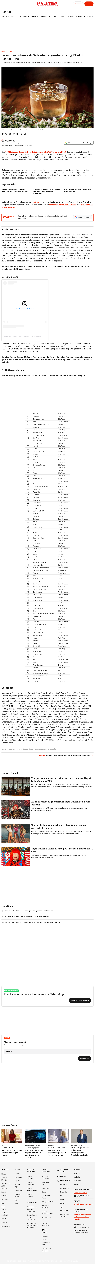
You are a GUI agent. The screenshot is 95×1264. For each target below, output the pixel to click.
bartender (37, 202)
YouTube (77, 1173)
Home (3, 51)
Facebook (77, 1184)
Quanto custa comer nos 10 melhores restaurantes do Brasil (27, 916)
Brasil (3, 1192)
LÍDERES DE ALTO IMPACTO (5, 1186)
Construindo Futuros (46, 1197)
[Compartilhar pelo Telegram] (14, 134)
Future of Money (18, 1195)
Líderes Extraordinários (47, 1212)
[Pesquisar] (7, 3)
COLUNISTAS (5, 1226)
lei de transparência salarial (68, 1261)
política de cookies (34, 1261)
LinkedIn (77, 1177)
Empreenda (64, 1211)
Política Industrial (45, 1224)
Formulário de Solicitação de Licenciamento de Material (83, 1217)
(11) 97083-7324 (83, 1227)
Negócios (4, 1222)
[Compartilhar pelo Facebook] (6, 134)
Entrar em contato (80, 1193)
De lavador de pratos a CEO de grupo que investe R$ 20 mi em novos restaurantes (46, 191)
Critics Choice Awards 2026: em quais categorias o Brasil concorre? (29, 911)
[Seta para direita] (90, 16)
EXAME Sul (46, 1188)
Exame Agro (17, 1186)
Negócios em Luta (46, 1218)
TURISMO (52, 17)
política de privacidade (49, 1261)
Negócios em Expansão (46, 1250)
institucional (11, 1261)
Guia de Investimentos (32, 1189)
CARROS (71, 17)
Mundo (17, 1170)
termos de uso (22, 1261)
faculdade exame (64, 1171)
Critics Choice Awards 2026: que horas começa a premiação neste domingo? (32, 922)
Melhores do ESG (46, 1244)
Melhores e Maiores (46, 1238)
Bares (25, 749)
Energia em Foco (48, 1202)
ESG (2, 1203)
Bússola (44, 1192)
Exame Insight (3, 1208)
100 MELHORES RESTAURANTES (28, 17)
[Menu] (2, 3)
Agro (62, 1207)
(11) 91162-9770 (83, 1196)
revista (63, 1176)
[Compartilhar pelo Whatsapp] (2, 134)
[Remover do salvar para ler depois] (25, 134)
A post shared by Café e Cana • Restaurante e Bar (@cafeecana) (22, 336)
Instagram (77, 1181)
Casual (6, 12)
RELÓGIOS (61, 17)
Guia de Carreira (30, 1195)
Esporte (17, 1181)
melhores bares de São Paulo (62, 204)
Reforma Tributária (45, 1177)
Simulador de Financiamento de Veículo (32, 1225)
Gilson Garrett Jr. (10, 140)
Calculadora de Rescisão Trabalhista (32, 1209)
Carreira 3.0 (64, 1188)
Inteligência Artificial (5, 1214)
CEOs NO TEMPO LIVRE (84, 17)
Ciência (17, 1200)
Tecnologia (19, 1190)
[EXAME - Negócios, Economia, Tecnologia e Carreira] (47, 3)
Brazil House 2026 (46, 1183)
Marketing (18, 1177)
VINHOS (44, 17)
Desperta (63, 1192)
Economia (4, 1199)
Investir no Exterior (45, 1206)
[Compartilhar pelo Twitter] (17, 134)
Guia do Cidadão (30, 1177)
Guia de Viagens (7, 17)
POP (16, 1204)
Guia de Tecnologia (31, 1183)
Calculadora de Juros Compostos (32, 1217)
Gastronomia (34, 749)
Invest (3, 1219)
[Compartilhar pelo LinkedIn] (10, 134)
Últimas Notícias (4, 1179)
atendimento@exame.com (83, 1204)
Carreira (4, 1196)
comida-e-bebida (48, 749)
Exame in (63, 1184)
